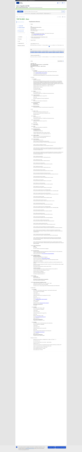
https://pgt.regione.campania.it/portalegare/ (48, 253)
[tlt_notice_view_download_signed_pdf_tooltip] (49, 46)
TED (17, 16)
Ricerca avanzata (33, 13)
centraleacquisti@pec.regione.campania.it (39, 34)
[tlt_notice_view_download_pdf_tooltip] (31, 52)
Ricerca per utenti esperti (40, 13)
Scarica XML (21, 25)
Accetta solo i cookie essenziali (60, 447)
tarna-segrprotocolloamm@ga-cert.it (40, 316)
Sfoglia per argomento (47, 13)
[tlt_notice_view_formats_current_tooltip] (63, 61)
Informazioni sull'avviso (21, 45)
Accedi (59, 2)
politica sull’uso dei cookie (30, 448)
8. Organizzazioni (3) (21, 43)
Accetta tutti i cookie (51, 447)
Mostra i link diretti (22, 27)
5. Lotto (19, 41)
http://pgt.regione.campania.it (46, 258)
